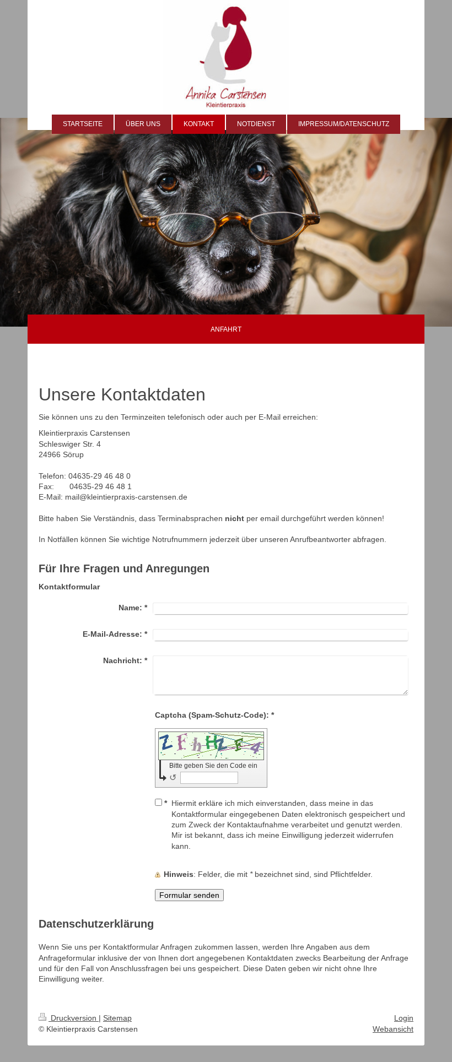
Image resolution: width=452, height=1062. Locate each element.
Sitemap (117, 1018)
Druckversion (74, 1018)
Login (403, 1018)
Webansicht (393, 1029)
